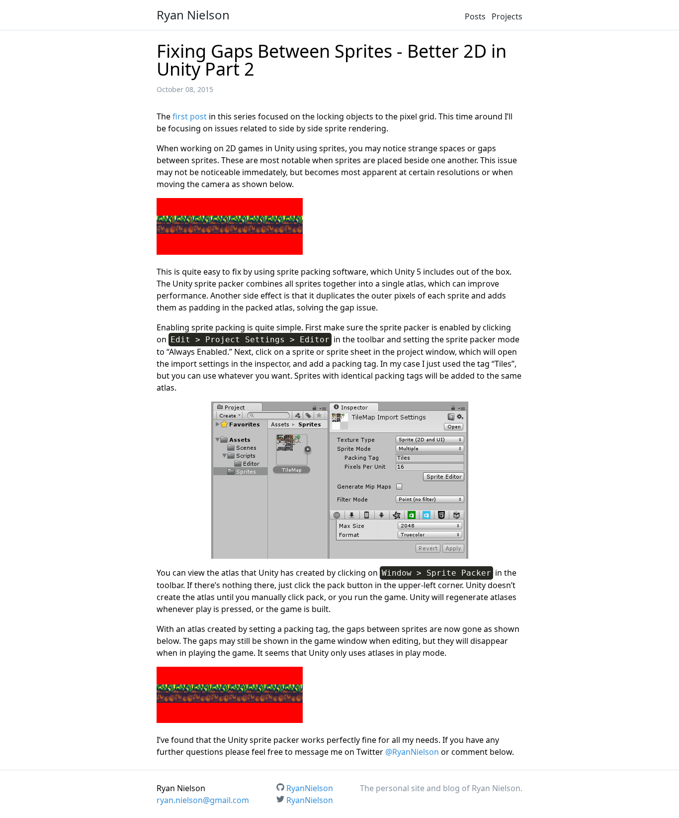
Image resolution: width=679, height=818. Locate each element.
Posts (475, 16)
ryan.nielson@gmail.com (203, 800)
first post (189, 116)
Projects (507, 16)
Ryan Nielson (193, 14)
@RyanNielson (412, 751)
